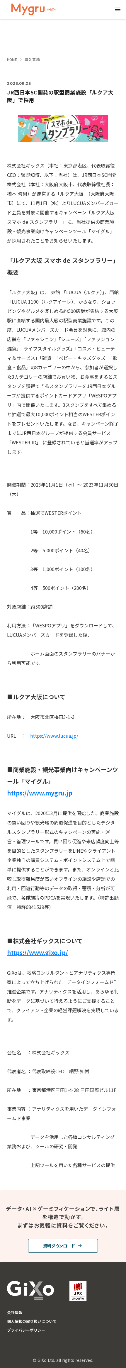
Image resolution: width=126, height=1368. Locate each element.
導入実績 (32, 59)
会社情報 (14, 1313)
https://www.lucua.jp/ (54, 735)
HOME (12, 59)
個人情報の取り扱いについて (32, 1321)
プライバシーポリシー (26, 1330)
